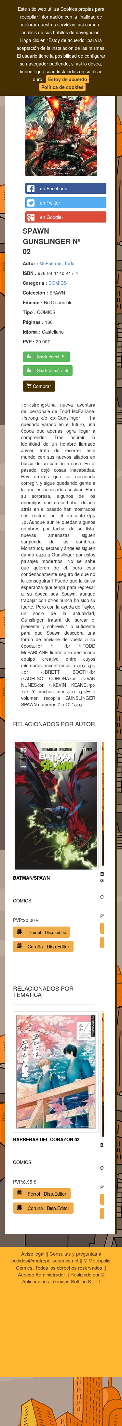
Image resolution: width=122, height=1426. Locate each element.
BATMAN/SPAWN (31, 877)
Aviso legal (32, 1253)
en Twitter (50, 202)
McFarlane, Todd (57, 263)
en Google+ (52, 217)
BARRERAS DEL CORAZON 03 (46, 1139)
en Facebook (53, 188)
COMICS (57, 283)
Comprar (41, 386)
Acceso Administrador (41, 1274)
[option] (56, 849)
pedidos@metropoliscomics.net (44, 1260)
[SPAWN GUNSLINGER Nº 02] (65, 119)
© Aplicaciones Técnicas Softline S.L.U (63, 1278)
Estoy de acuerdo (67, 79)
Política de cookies (62, 87)
